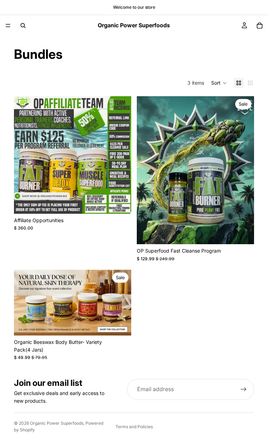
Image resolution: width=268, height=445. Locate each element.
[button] (219, 83)
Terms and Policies (134, 426)
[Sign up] (243, 389)
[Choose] (120, 203)
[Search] (23, 25)
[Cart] (259, 25)
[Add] (243, 233)
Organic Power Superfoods (56, 423)
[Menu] (8, 25)
